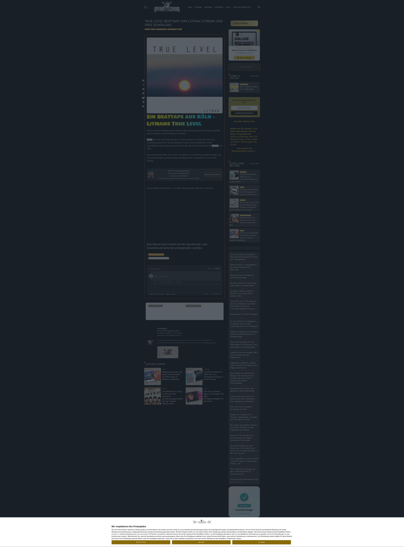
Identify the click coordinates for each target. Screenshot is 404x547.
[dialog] (202, 532)
